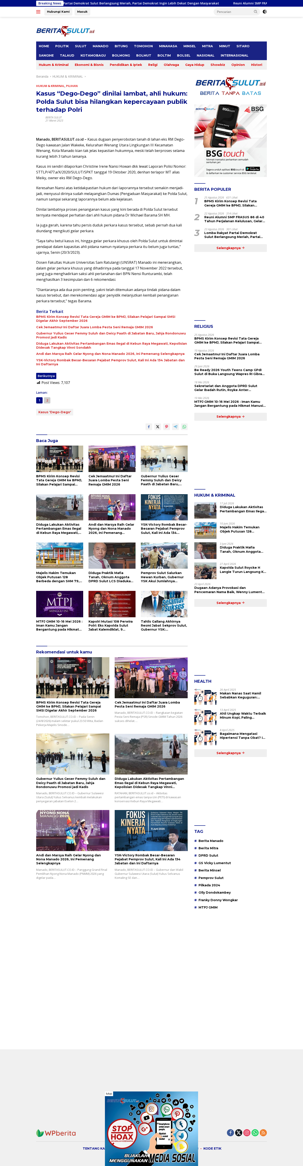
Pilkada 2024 (209, 885)
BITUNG (121, 46)
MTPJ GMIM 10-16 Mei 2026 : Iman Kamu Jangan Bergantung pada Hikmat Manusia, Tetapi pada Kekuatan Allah (59, 625)
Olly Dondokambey (215, 893)
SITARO (243, 46)
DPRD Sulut (208, 855)
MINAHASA (168, 46)
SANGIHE (46, 55)
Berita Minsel (210, 870)
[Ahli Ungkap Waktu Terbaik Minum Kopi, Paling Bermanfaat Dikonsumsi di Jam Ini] (205, 716)
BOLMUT (143, 55)
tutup (109, 1093)
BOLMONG (121, 55)
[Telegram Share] (175, 426)
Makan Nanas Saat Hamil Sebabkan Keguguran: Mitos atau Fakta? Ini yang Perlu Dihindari (242, 695)
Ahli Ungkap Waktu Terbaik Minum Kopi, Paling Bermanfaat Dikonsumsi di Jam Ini (243, 716)
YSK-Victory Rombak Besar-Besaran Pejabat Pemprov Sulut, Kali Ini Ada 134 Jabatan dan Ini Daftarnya (110, 362)
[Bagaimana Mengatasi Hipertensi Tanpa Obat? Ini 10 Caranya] (205, 737)
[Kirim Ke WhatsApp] (184, 426)
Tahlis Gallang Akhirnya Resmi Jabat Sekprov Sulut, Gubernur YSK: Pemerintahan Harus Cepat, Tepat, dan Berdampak (164, 625)
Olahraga (171, 65)
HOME (44, 46)
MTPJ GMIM (208, 907)
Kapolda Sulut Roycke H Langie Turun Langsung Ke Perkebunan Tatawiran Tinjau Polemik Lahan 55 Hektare (243, 570)
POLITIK (62, 46)
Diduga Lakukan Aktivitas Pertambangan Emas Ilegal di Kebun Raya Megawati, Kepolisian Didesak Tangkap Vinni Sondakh (111, 346)
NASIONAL (205, 55)
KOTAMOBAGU (93, 55)
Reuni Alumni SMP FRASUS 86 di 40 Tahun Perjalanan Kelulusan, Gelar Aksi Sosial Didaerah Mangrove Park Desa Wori (234, 219)
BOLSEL (184, 55)
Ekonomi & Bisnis (89, 65)
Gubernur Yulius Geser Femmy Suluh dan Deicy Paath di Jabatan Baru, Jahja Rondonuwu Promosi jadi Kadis (111, 335)
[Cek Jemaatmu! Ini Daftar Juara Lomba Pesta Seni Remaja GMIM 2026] (112, 459)
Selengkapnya (229, 248)
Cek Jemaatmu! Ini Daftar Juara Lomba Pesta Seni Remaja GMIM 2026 (94, 327)
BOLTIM (164, 55)
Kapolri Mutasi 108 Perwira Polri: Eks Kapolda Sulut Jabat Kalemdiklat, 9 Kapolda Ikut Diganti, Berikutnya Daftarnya (111, 625)
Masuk (82, 11)
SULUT (81, 46)
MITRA (207, 46)
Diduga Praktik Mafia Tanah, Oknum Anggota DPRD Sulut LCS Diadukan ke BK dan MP (111, 577)
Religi (152, 65)
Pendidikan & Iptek (126, 65)
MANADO (100, 46)
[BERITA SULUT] (65, 31)
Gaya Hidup (194, 65)
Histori (256, 65)
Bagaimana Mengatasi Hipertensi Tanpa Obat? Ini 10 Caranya (243, 736)
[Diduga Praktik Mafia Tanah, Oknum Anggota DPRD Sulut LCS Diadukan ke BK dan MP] (112, 556)
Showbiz (218, 65)
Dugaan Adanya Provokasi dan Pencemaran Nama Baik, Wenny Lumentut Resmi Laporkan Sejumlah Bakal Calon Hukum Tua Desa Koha (230, 590)
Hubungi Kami (58, 11)
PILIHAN (72, 86)
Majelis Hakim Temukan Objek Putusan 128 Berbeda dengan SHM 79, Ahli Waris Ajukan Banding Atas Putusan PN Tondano (58, 577)
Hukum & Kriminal (54, 65)
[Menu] (39, 12)
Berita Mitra (208, 848)
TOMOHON (143, 46)
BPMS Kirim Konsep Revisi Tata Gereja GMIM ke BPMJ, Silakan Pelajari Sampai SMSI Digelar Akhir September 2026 (105, 319)
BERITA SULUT (53, 117)
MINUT (224, 46)
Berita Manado (211, 841)
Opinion (238, 65)
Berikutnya (46, 376)
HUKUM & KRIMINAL (50, 86)
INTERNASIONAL (234, 55)
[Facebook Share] (149, 426)
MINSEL (189, 46)
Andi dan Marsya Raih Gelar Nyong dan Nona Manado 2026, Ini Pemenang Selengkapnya (110, 354)
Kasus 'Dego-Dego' (54, 412)
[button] (255, 11)
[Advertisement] (230, 286)
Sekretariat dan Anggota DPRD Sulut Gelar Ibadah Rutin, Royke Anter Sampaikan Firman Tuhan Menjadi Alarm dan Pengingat (228, 388)
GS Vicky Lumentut (215, 863)
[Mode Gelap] (264, 12)
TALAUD (67, 55)
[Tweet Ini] (157, 426)
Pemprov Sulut (211, 878)
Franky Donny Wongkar (218, 900)
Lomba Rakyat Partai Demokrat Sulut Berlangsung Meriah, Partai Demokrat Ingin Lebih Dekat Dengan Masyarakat (235, 235)
